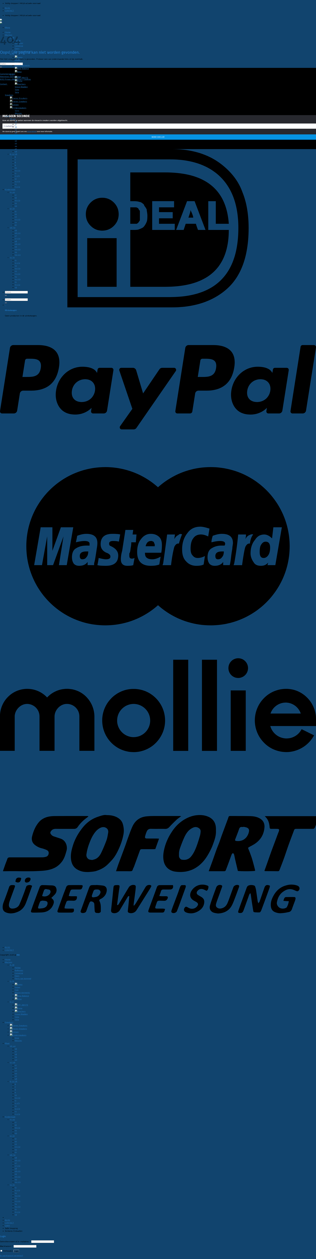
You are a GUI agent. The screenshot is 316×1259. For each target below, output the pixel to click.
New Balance (23, 68)
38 (16, 127)
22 (16, 1141)
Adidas (18, 967)
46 (16, 1078)
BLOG (7, 8)
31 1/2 (17, 1190)
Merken (8, 962)
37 (16, 124)
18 (16, 1125)
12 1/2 (17, 1108)
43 (16, 143)
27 (16, 1163)
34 (16, 1203)
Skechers (21, 84)
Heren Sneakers (19, 1028)
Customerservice (7, 74)
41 (16, 1065)
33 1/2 (17, 1201)
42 (16, 140)
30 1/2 (17, 1182)
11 (15, 1100)
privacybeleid (32, 131)
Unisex (15, 1032)
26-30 (12, 1155)
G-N (12, 981)
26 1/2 (17, 1160)
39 (16, 129)
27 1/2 (17, 1165)
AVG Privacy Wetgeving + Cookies (15, 79)
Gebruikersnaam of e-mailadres (15, 1241)
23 (16, 1144)
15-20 (12, 1119)
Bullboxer (19, 970)
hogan (17, 987)
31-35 (12, 1184)
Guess (19, 57)
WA (18, 954)
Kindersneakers (19, 108)
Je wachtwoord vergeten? (11, 1255)
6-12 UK (13, 1081)
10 (16, 1095)
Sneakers (9, 95)
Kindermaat (10, 1116)
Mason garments (22, 65)
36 (16, 1048)
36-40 (13, 118)
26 (16, 1157)
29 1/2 (17, 1176)
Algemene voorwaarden (10, 76)
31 (16, 1187)
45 (16, 1076)
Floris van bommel (23, 978)
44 (16, 1073)
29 (16, 1174)
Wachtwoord (6, 1246)
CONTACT (9, 10)
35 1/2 (17, 1212)
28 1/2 (17, 1171)
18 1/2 (17, 1127)
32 (16, 1193)
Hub (17, 990)
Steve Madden (21, 87)
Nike (19, 71)
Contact (4, 84)
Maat (7, 1043)
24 (16, 1149)
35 (16, 1209)
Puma (19, 81)
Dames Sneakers (19, 1025)
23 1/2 (17, 1146)
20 (16, 1133)
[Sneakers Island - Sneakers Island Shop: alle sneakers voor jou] (8, 21)
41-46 (12, 1062)
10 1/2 (17, 1097)
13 (16, 1111)
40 (16, 1059)
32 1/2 (17, 1195)
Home (7, 959)
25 (16, 1152)
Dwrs (17, 48)
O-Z (12, 1001)
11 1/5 (17, 1103)
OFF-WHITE (22, 77)
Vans (17, 89)
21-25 (12, 1135)
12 (16, 1106)
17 (16, 1122)
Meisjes (18, 113)
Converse (19, 973)
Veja (17, 92)
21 (16, 1138)
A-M (12, 965)
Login (16, 1251)
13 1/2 (17, 1114)
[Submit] (1, 67)
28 (16, 1168)
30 (16, 1179)
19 (16, 1130)
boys (17, 1038)
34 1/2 (17, 1206)
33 (16, 1198)
